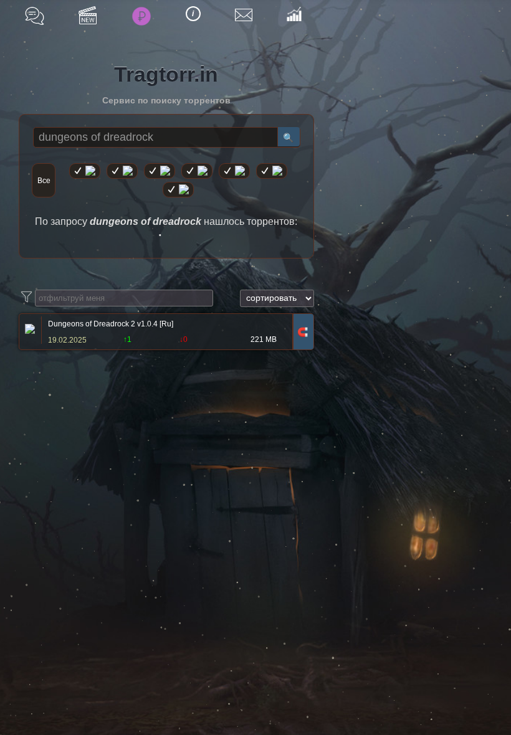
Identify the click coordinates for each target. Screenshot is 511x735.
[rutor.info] (84, 171)
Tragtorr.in (166, 74)
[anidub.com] (159, 171)
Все (43, 180)
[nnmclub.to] (122, 171)
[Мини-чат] (34, 16)
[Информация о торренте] (28, 330)
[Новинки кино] (88, 15)
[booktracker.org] (234, 171)
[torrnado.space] (271, 171)
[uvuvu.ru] (197, 171)
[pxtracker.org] (178, 189)
